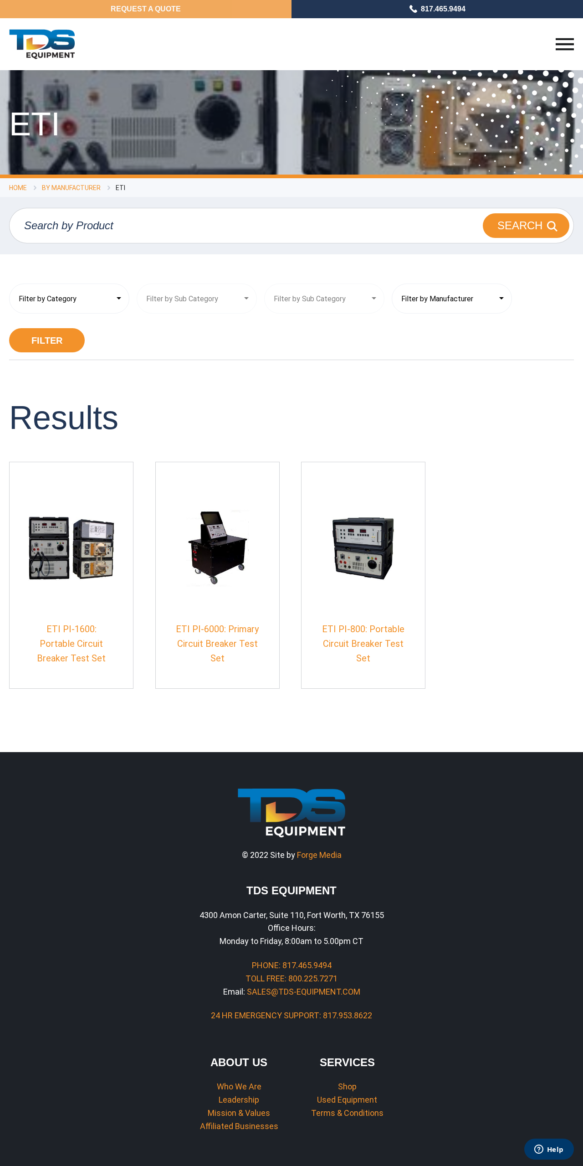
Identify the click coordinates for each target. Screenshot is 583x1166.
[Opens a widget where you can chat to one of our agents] (549, 1150)
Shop (347, 1086)
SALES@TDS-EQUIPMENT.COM (303, 991)
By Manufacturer (71, 187)
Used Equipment (347, 1099)
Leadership (239, 1099)
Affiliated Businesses (239, 1126)
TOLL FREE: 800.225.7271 (291, 978)
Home (18, 187)
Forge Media (319, 855)
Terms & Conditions (347, 1113)
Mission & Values (239, 1113)
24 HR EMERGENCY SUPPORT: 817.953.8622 (291, 1015)
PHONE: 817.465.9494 (292, 965)
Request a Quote (146, 9)
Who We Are (239, 1086)
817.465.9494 (443, 9)
